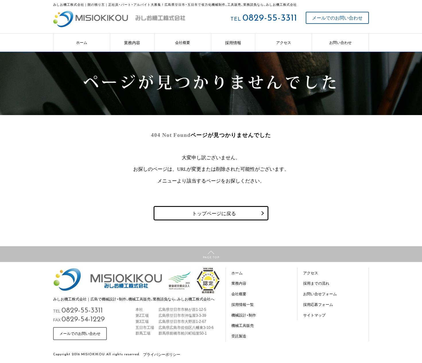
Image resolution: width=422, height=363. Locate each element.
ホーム (81, 42)
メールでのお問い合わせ (337, 17)
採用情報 (233, 42)
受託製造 (238, 336)
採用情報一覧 (242, 304)
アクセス (283, 42)
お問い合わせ (340, 42)
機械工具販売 (242, 325)
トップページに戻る (214, 213)
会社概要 (182, 42)
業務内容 (132, 42)
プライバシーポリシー (161, 354)
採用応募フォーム (318, 304)
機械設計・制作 (243, 315)
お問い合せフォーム (320, 293)
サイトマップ (314, 315)
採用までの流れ (316, 283)
